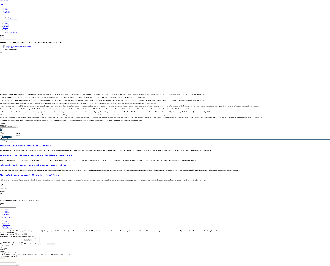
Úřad (13, 254)
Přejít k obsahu (4, 0)
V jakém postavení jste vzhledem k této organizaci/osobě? (16, 236)
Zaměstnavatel (6, 254)
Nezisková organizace (57, 254)
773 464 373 (5, 193)
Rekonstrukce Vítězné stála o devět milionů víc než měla (25, 145)
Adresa (2, 247)
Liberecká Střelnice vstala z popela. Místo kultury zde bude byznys (30, 175)
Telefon (2, 249)
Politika (5, 9)
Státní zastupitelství (28, 254)
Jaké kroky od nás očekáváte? (8, 256)
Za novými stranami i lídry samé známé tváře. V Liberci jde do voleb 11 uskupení (36, 155)
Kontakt (5, 14)
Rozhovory (6, 12)
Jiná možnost (68, 254)
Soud (36, 254)
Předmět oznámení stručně (7, 232)
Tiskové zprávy (11, 17)
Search (2, 35)
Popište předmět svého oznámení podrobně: (12, 242)
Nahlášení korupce (12, 19)
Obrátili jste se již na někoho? (8, 253)
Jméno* (18, 133)
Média (41, 254)
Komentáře (6, 11)
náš (5, 4)
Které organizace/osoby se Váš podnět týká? (12, 234)
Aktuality (6, 8)
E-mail (18, 135)
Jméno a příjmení (5, 245)
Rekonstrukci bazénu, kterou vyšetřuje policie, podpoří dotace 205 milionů (33, 165)
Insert (17, 265)
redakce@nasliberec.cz (6, 194)
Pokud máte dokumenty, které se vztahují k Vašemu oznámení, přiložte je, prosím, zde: (23, 244)
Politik (47, 254)
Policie (18, 254)
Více (4, 15)
